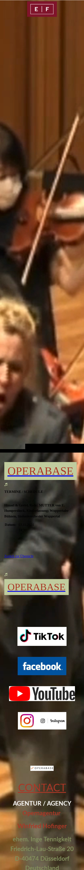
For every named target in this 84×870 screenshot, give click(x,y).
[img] (42, 234)
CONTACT (42, 788)
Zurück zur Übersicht (18, 556)
